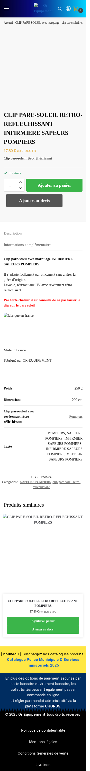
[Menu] (11, 8)
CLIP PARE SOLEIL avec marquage (37, 22)
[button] (76, 9)
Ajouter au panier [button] (43, 621)
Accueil (8, 22)
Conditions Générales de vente (43, 753)
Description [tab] (13, 233)
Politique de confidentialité (43, 730)
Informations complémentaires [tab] (27, 245)
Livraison (43, 765)
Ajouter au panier (54, 185)
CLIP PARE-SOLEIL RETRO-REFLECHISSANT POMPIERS (43, 603)
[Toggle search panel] (60, 8)
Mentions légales (43, 742)
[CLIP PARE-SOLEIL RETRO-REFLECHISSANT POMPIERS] (43, 554)
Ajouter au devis (34, 200)
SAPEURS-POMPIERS (35, 482)
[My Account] (68, 8)
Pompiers (75, 416)
